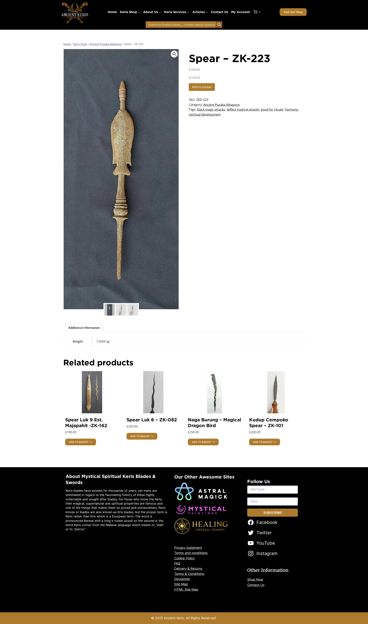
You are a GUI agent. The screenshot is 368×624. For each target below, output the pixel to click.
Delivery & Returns (188, 569)
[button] (174, 54)
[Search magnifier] (219, 24)
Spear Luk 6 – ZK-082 (152, 419)
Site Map (181, 584)
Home (112, 12)
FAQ (177, 563)
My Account (240, 12)
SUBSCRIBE (272, 512)
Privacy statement (188, 548)
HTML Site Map (186, 589)
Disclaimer (182, 579)
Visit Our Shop (293, 12)
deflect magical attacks (243, 109)
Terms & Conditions (189, 574)
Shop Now (255, 579)
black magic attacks (211, 109)
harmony (291, 109)
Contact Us (219, 12)
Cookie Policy (184, 558)
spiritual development (205, 114)
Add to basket (202, 87)
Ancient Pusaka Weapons (221, 105)
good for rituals (272, 109)
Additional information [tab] (84, 328)
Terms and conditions (191, 553)
